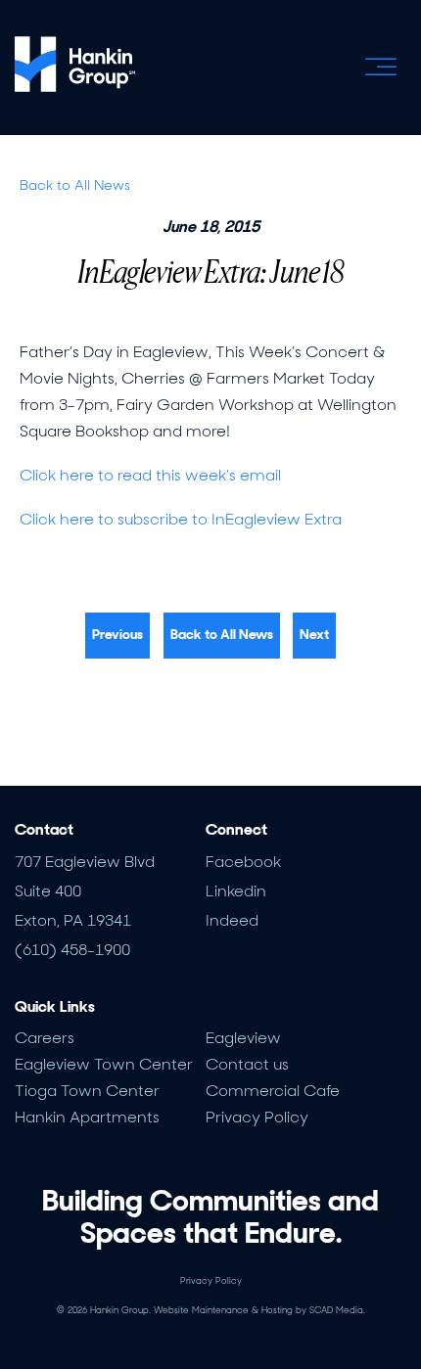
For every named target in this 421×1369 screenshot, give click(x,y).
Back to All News (75, 185)
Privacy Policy (257, 1117)
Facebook (243, 861)
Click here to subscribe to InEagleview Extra (181, 519)
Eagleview (243, 1037)
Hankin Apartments (87, 1117)
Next (314, 634)
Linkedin (236, 891)
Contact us (247, 1064)
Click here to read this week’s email (150, 475)
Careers (44, 1037)
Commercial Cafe (273, 1090)
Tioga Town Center (87, 1090)
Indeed (232, 920)
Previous (117, 634)
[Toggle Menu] (381, 67)
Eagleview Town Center (104, 1064)
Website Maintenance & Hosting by (259, 1310)
